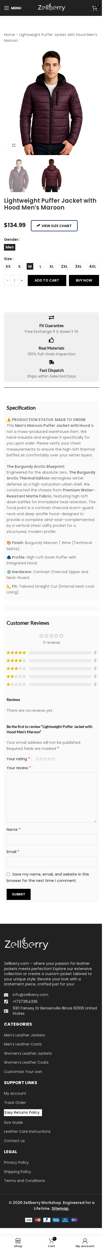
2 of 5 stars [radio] (41, 759)
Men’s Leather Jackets (24, 1035)
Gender (11, 239)
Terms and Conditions (24, 1180)
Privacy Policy (16, 1162)
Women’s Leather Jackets (28, 1053)
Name (14, 829)
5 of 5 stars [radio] (53, 759)
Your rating (18, 759)
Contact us (14, 1140)
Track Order (15, 1102)
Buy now (84, 280)
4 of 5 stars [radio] (49, 759)
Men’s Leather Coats (23, 1044)
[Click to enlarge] (14, 145)
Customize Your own (23, 1071)
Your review (19, 768)
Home (9, 34)
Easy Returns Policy (22, 1112)
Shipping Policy (17, 1171)
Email (13, 852)
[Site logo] (51, 7)
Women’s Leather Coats (26, 1062)
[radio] (9, 247)
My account (15, 1093)
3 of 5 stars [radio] (45, 759)
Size (8, 258)
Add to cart (47, 280)
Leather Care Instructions (27, 1131)
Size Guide (13, 1122)
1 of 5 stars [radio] (37, 759)
